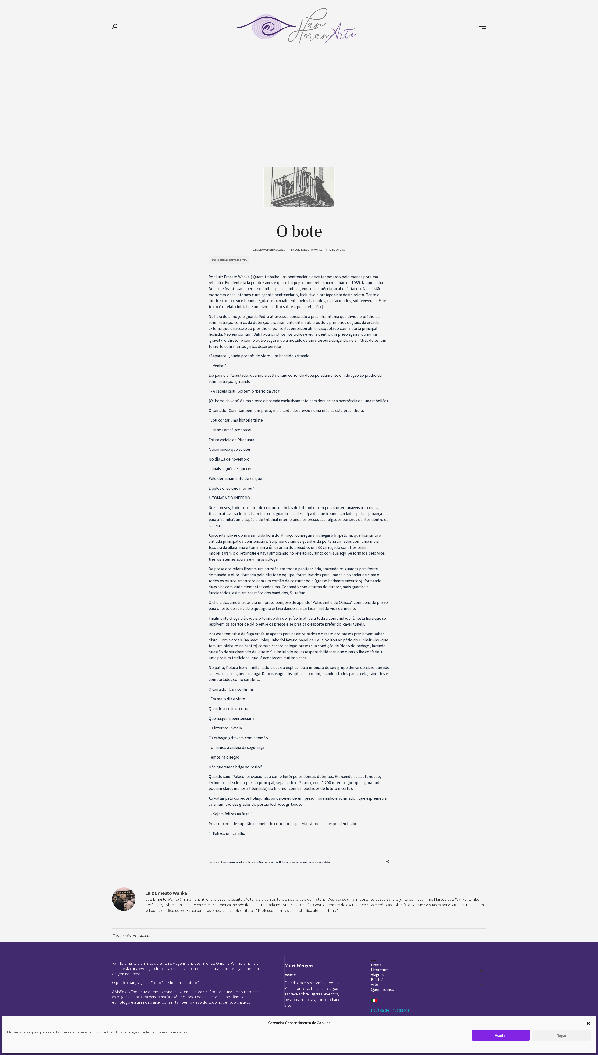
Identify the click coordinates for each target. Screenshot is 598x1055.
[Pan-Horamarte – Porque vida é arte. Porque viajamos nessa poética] (298, 25)
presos (313, 862)
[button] (588, 1022)
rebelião (324, 862)
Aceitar (501, 1035)
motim (273, 862)
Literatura (337, 249)
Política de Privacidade (390, 1010)
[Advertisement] (299, 88)
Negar (561, 1035)
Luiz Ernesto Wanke (308, 249)
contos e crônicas (228, 862)
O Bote (283, 862)
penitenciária (298, 862)
